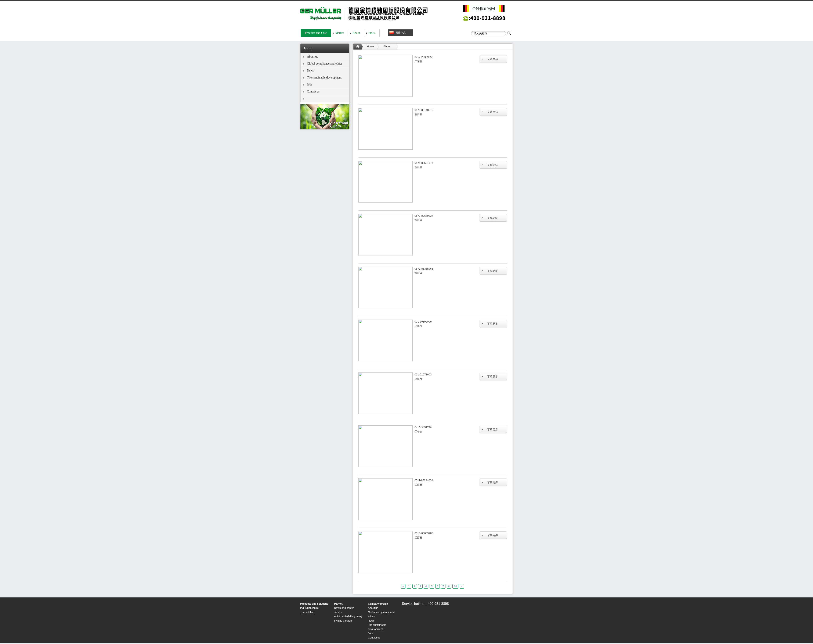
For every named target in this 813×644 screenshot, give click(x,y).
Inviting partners (343, 620)
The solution (307, 612)
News (310, 70)
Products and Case (316, 32)
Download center (344, 608)
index (372, 32)
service (338, 612)
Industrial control (309, 608)
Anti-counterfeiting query (348, 616)
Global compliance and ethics (324, 63)
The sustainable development (324, 77)
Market (339, 32)
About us (312, 56)
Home (370, 46)
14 (455, 586)
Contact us (313, 91)
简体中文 (400, 32)
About (356, 32)
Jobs (309, 84)
